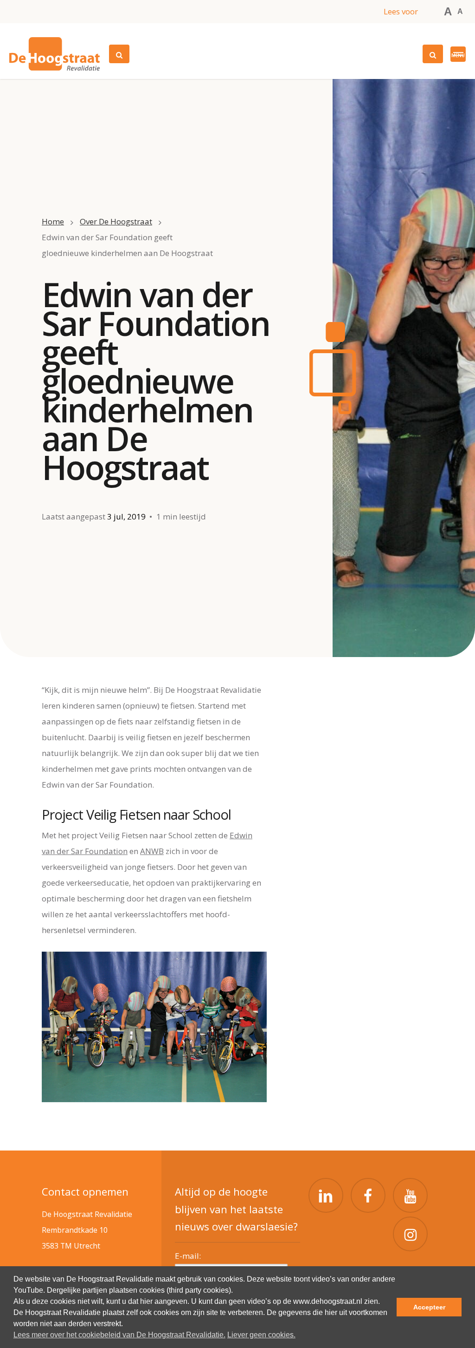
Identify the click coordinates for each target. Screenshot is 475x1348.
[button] (458, 54)
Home (53, 221)
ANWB (152, 851)
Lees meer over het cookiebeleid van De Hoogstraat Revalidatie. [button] (119, 1335)
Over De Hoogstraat (116, 221)
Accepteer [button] (429, 1307)
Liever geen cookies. (261, 1335)
